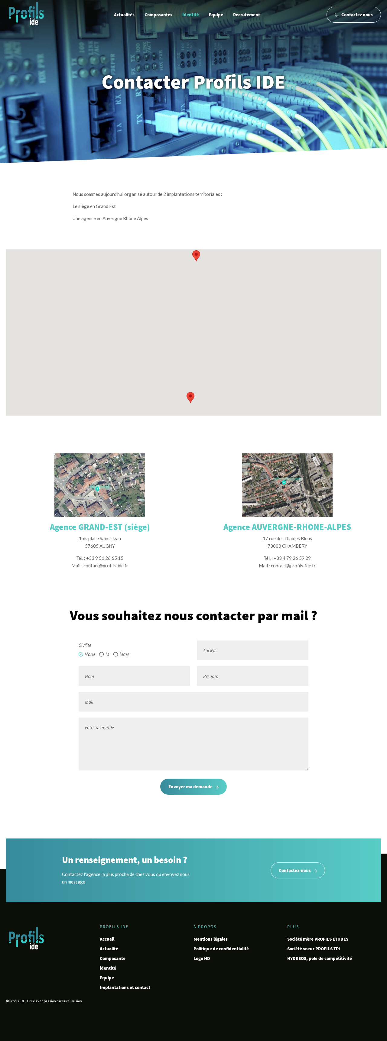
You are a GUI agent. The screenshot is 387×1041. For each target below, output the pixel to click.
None (90, 654)
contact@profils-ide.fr (105, 565)
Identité (190, 15)
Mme (124, 654)
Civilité (85, 645)
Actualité (109, 949)
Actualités (124, 15)
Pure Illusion (72, 1001)
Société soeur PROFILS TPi (313, 949)
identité (108, 968)
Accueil (107, 939)
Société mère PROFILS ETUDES (317, 939)
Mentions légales (211, 939)
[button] (196, 255)
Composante (112, 958)
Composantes (158, 15)
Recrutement (246, 15)
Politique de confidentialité (221, 949)
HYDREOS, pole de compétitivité (319, 958)
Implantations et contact (125, 987)
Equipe (216, 15)
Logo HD (202, 958)
